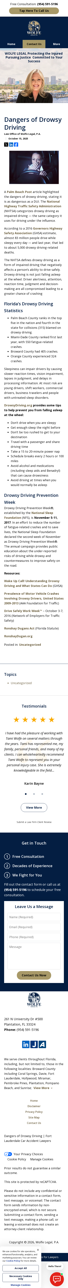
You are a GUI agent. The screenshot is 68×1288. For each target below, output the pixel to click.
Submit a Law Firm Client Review (34, 822)
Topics (10, 674)
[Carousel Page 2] (34, 794)
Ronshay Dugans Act (19, 628)
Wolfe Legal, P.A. (47, 1242)
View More (34, 807)
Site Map (34, 1117)
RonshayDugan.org (18, 636)
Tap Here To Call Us (34, 11)
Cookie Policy (16, 1159)
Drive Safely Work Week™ (23, 611)
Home (11, 44)
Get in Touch (34, 843)
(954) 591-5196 (28, 1029)
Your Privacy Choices (28, 1154)
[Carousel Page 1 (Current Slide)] (26, 794)
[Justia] (34, 1044)
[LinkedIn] (26, 1044)
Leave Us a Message (34, 906)
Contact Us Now (34, 975)
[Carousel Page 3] (42, 794)
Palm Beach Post (19, 192)
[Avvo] (42, 1044)
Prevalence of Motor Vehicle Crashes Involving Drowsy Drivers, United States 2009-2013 (34, 598)
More (56, 44)
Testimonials (34, 706)
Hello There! (54, 1266)
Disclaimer (34, 1106)
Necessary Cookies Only (20, 1277)
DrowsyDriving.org (18, 405)
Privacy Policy (34, 1112)
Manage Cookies (41, 1159)
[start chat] (57, 1279)
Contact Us (34, 44)
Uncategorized (30, 645)
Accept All (21, 1268)
